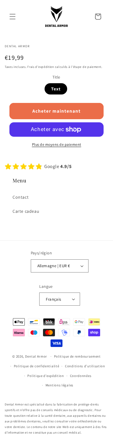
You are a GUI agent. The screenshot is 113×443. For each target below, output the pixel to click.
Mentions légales (59, 385)
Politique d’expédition (45, 376)
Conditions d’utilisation (85, 366)
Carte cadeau (26, 211)
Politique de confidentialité (36, 366)
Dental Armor (36, 356)
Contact (21, 197)
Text (56, 89)
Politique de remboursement (77, 356)
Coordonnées (81, 376)
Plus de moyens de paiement (56, 144)
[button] (12, 16)
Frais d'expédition (40, 67)
